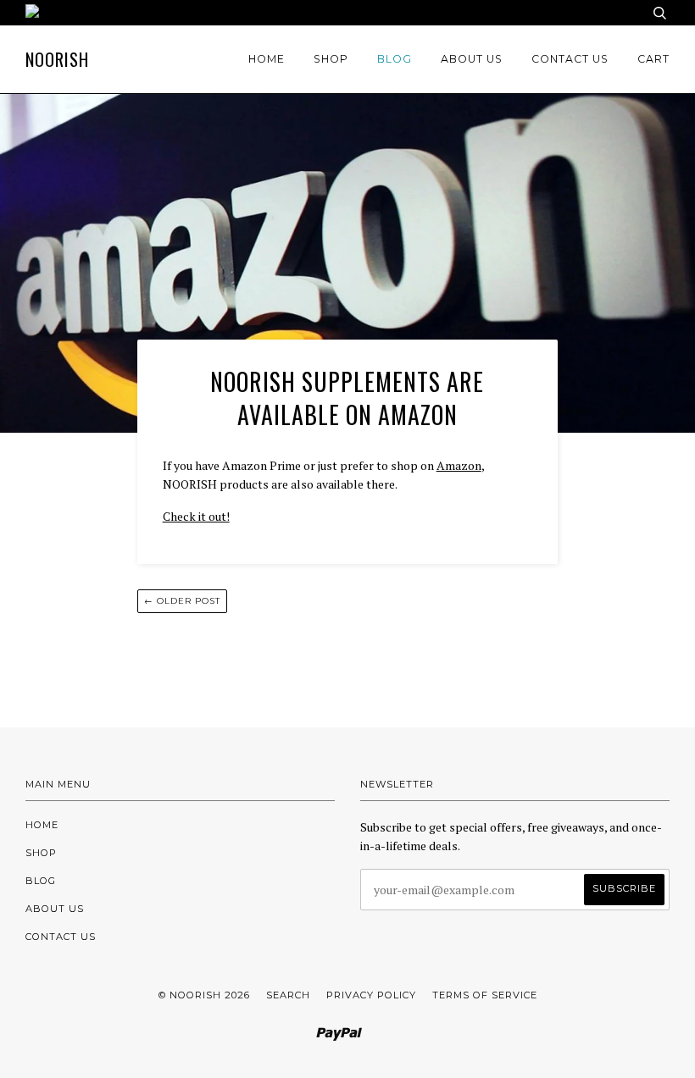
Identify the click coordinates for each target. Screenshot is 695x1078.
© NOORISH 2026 (204, 995)
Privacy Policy (371, 995)
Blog (394, 59)
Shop (331, 59)
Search (288, 995)
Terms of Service (484, 995)
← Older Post (182, 600)
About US (472, 59)
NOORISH (57, 59)
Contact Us (570, 59)
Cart (653, 59)
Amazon (458, 465)
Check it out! (196, 516)
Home (266, 59)
